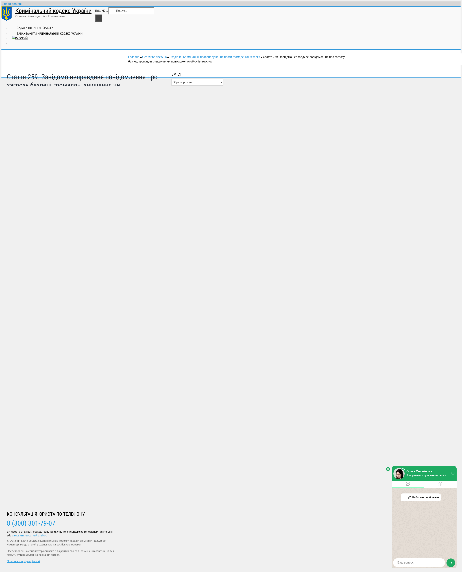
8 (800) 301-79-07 (31, 523)
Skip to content (11, 4)
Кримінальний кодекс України (53, 10)
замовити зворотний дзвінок (29, 535)
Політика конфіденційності (23, 561)
